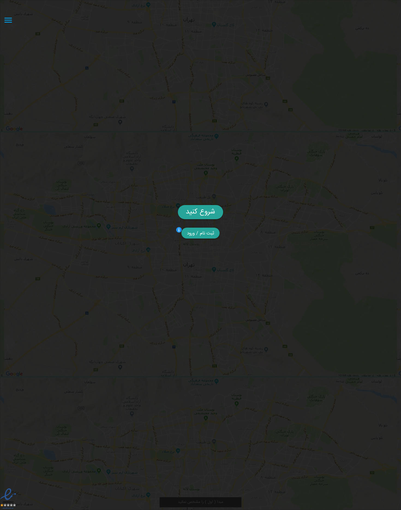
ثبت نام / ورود (200, 233)
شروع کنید (200, 212)
